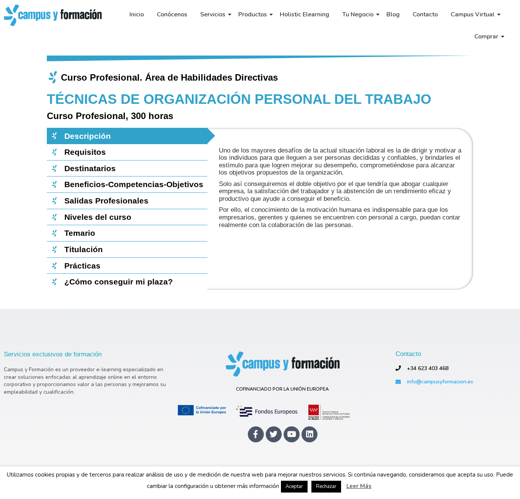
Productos (252, 14)
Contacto (425, 14)
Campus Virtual (472, 14)
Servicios (212, 14)
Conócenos (172, 14)
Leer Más (359, 486)
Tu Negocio (357, 14)
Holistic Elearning (304, 14)
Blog (393, 14)
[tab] (127, 136)
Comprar (486, 36)
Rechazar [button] (326, 486)
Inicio (136, 14)
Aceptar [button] (294, 486)
